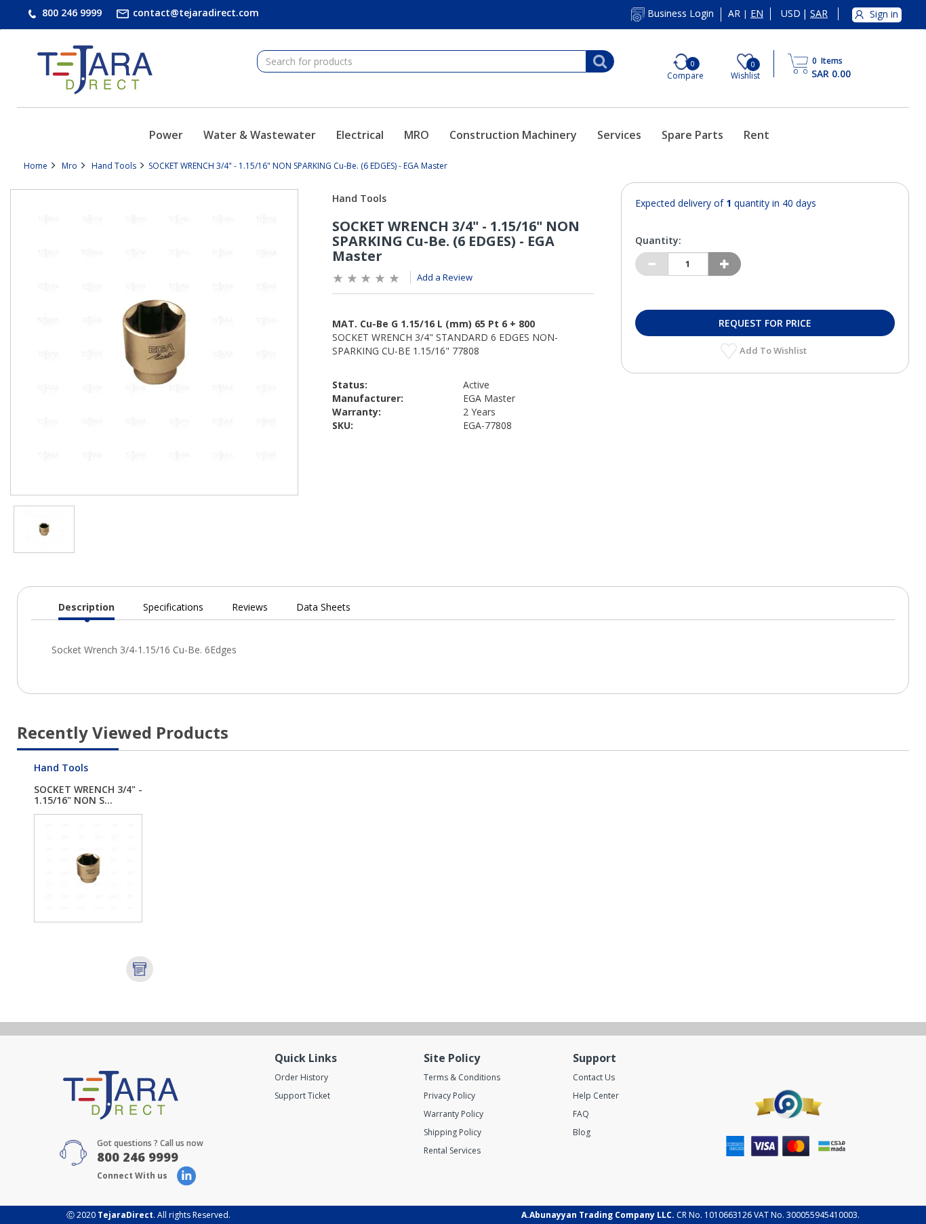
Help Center (596, 1095)
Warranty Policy (453, 1114)
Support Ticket (302, 1095)
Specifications (173, 606)
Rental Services (452, 1150)
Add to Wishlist (774, 350)
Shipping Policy (452, 1132)
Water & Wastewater (259, 134)
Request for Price (765, 323)
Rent (756, 134)
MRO (416, 134)
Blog (581, 1132)
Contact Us (594, 1077)
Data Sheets (323, 606)
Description (86, 610)
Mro (69, 165)
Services (619, 134)
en (756, 13)
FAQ (581, 1114)
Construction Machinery (513, 134)
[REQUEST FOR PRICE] (139, 969)
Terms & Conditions (462, 1077)
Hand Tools (114, 165)
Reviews (250, 606)
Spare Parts (692, 134)
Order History (301, 1077)
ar (734, 13)
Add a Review (444, 277)
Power (166, 134)
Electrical (360, 134)
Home (35, 165)
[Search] (599, 62)
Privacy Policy (449, 1095)
